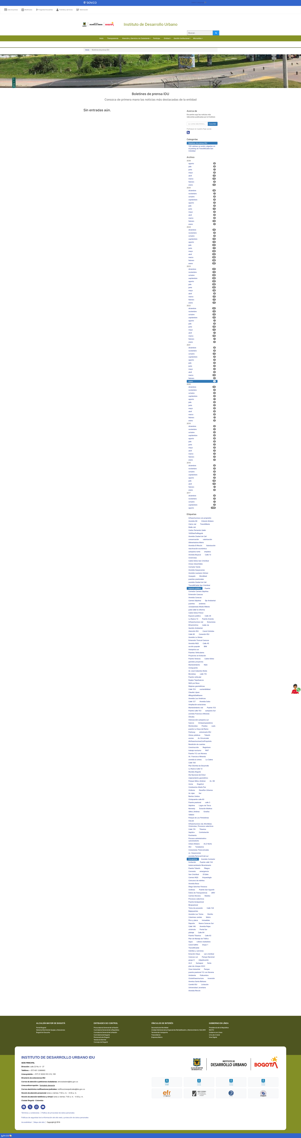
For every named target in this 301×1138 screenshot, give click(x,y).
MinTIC (211, 1030)
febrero (201, 182)
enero (201, 185)
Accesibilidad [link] (26, 1122)
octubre (201, 197)
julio (201, 166)
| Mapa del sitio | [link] (39, 1122)
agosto (201, 163)
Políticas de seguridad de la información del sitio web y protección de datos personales (54, 1117)
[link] (23, 1107)
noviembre (201, 194)
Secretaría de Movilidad (159, 1027)
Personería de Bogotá (101, 1037)
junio (201, 170)
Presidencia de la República (219, 1027)
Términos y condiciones (30, 1113)
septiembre (201, 200)
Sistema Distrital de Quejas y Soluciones (50, 1030)
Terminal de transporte (159, 1032)
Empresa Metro (156, 1037)
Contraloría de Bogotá (102, 1035)
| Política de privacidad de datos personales (57, 1113)
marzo (201, 179)
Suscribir (212, 124)
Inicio (87, 50)
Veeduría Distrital (100, 1040)
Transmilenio (155, 1035)
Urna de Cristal (214, 1035)
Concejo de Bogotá (101, 1042)
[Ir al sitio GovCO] (5, 1136)
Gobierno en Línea (215, 1032)
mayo (201, 173)
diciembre (201, 190)
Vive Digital (213, 1037)
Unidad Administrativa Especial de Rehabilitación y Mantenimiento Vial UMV (178, 1030)
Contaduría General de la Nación (105, 1032)
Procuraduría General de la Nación (106, 1027)
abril (201, 176)
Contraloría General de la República (106, 1030)
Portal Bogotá (41, 1027)
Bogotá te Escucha (43, 1032)
